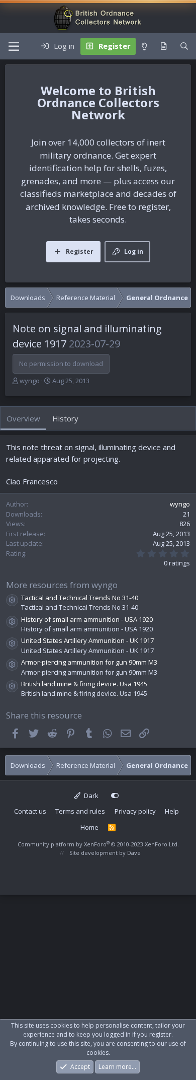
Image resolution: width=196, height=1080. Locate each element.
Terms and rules (80, 811)
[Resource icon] (12, 600)
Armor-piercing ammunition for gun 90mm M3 (89, 662)
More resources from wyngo (62, 585)
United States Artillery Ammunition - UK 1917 (87, 640)
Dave (134, 852)
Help (172, 811)
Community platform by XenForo (98, 844)
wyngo (30, 380)
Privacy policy (135, 811)
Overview (23, 418)
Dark (90, 795)
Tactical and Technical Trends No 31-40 (79, 597)
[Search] (184, 46)
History (65, 418)
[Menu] (14, 46)
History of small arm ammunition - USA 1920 (87, 619)
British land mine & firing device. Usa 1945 (84, 683)
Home (89, 827)
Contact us (30, 811)
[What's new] (163, 46)
